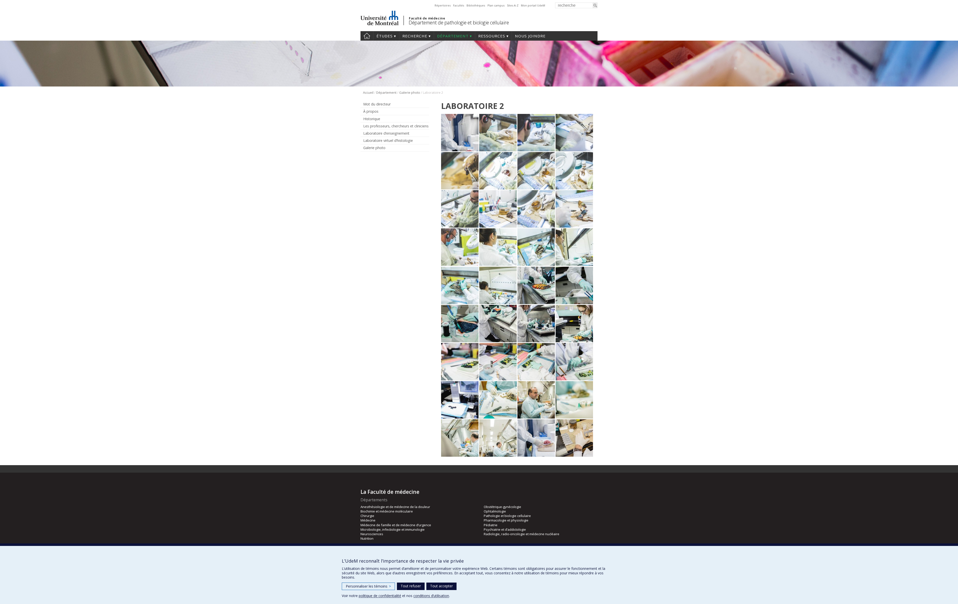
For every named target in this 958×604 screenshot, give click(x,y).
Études (384, 35)
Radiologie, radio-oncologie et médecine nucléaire (521, 534)
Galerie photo (409, 92)
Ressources (491, 35)
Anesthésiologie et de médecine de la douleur (395, 507)
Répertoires (443, 5)
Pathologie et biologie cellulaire (507, 516)
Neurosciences (371, 534)
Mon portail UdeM (533, 5)
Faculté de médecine (427, 18)
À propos (370, 111)
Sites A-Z (512, 5)
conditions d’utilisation (431, 595)
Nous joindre (530, 35)
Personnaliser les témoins (368, 586)
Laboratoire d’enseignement (386, 133)
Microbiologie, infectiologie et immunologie (392, 529)
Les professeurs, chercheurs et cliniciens (396, 126)
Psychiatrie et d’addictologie (505, 529)
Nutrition (366, 538)
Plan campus (495, 5)
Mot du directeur (377, 104)
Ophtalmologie (495, 511)
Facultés (458, 5)
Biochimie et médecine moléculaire (386, 511)
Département (453, 35)
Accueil (366, 36)
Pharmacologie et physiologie (506, 520)
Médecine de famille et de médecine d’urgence (395, 525)
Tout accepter (441, 586)
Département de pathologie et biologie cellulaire (459, 22)
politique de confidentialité (380, 595)
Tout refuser (411, 586)
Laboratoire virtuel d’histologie (388, 140)
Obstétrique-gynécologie (502, 507)
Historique (371, 118)
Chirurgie (367, 516)
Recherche (414, 35)
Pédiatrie (490, 525)
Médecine (367, 520)
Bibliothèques (476, 5)
